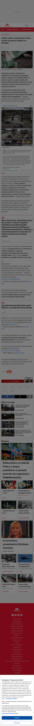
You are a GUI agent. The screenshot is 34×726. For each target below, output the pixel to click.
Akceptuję (17, 718)
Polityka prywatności (11, 698)
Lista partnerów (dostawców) (10, 713)
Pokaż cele (17, 723)
